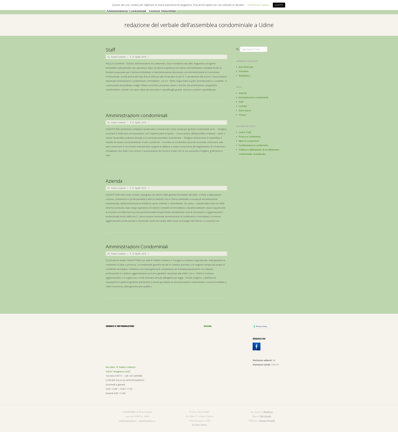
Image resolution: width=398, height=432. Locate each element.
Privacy (242, 114)
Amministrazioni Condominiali (137, 246)
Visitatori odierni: (263, 360)
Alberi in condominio (249, 140)
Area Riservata (246, 66)
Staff (110, 49)
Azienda (114, 181)
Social (208, 326)
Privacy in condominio (250, 136)
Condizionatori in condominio (253, 145)
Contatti (243, 106)
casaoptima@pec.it (147, 420)
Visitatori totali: (262, 364)
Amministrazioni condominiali (136, 115)
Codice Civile (245, 132)
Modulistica (244, 75)
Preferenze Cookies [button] (258, 4)
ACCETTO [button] (279, 5)
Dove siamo (245, 110)
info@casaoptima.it (128, 420)
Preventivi (243, 71)
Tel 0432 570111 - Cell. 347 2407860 (124, 375)
